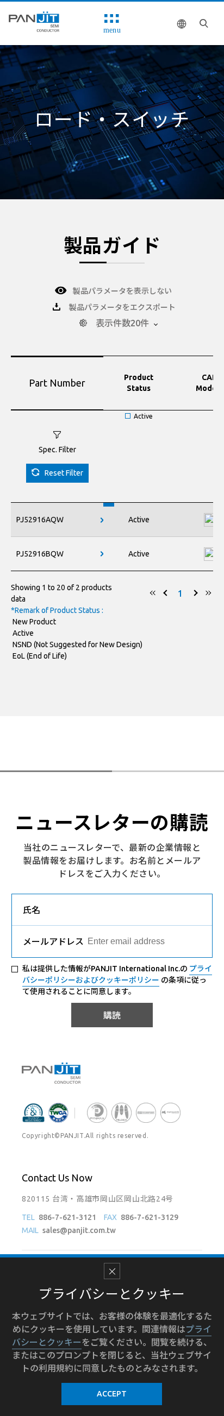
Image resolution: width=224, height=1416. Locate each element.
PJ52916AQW (40, 519)
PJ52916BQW (40, 553)
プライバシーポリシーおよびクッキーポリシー (117, 974)
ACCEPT (112, 1393)
